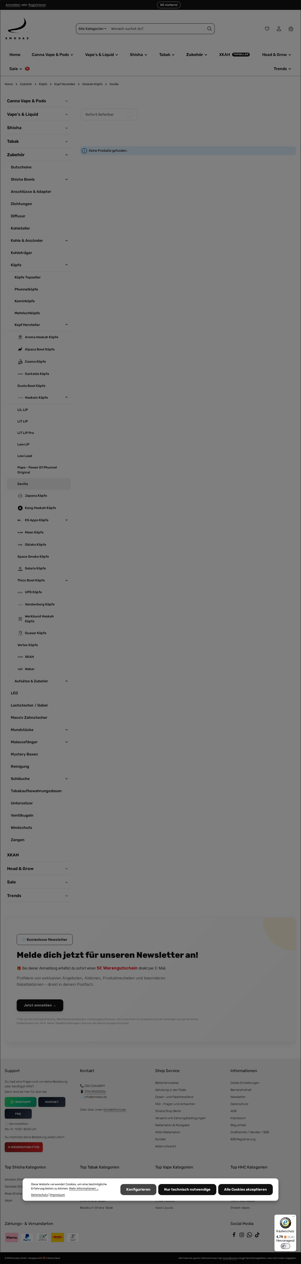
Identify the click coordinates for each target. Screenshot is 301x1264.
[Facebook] (234, 1236)
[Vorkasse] (42, 1237)
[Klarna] (12, 1237)
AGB (233, 1111)
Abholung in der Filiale (170, 1090)
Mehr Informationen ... (84, 1188)
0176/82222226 (95, 1091)
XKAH (8, 1200)
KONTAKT (52, 1102)
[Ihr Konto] (279, 28)
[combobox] (156, 28)
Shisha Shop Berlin (168, 1111)
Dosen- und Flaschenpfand (174, 1097)
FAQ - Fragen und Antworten (175, 1104)
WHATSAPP (23, 1102)
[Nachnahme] (58, 1237)
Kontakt (160, 1139)
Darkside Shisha (16, 1186)
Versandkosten (229, 1258)
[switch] (285, 1246)
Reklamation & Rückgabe (172, 1125)
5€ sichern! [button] (169, 5)
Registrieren (37, 5)
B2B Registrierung (243, 1139)
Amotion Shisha (15, 1179)
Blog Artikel (238, 1125)
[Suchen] (210, 28)
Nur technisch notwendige (187, 1190)
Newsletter (238, 1097)
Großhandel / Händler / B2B (249, 1132)
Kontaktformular (114, 1109)
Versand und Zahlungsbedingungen (180, 1118)
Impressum (238, 1118)
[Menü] (293, 1217)
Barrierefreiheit (241, 1090)
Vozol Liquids (164, 1207)
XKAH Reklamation (167, 1132)
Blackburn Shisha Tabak (96, 1207)
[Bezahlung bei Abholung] (73, 1237)
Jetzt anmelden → (40, 1005)
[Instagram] (242, 1236)
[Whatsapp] (250, 1236)
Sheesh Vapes (240, 1207)
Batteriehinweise (166, 1083)
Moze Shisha (13, 1193)
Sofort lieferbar (99, 114)
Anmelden (13, 5)
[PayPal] (27, 1237)
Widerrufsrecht (165, 1146)
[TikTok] (257, 1236)
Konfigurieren (138, 1190)
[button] (66, 101)
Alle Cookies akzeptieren (245, 1190)
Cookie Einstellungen (244, 1083)
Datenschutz (239, 1104)
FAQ (18, 1113)
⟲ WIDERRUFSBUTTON (24, 1147)
